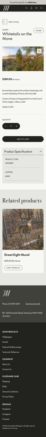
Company (7, 359)
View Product (13, 267)
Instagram (6, 413)
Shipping (6, 381)
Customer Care (10, 376)
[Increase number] (16, 126)
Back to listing (14, 21)
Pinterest (5, 418)
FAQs (4, 386)
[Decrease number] (5, 126)
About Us (6, 364)
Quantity (6, 119)
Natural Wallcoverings (11, 346)
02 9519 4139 (14, 303)
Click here (32, 2)
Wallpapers (7, 336)
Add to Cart (23, 139)
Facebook (6, 408)
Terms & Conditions (10, 391)
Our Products (10, 331)
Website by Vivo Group (9, 428)
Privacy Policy (8, 396)
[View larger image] (23, 59)
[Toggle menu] (41, 8)
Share (39, 30)
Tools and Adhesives (10, 351)
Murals (5, 341)
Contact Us (6, 369)
